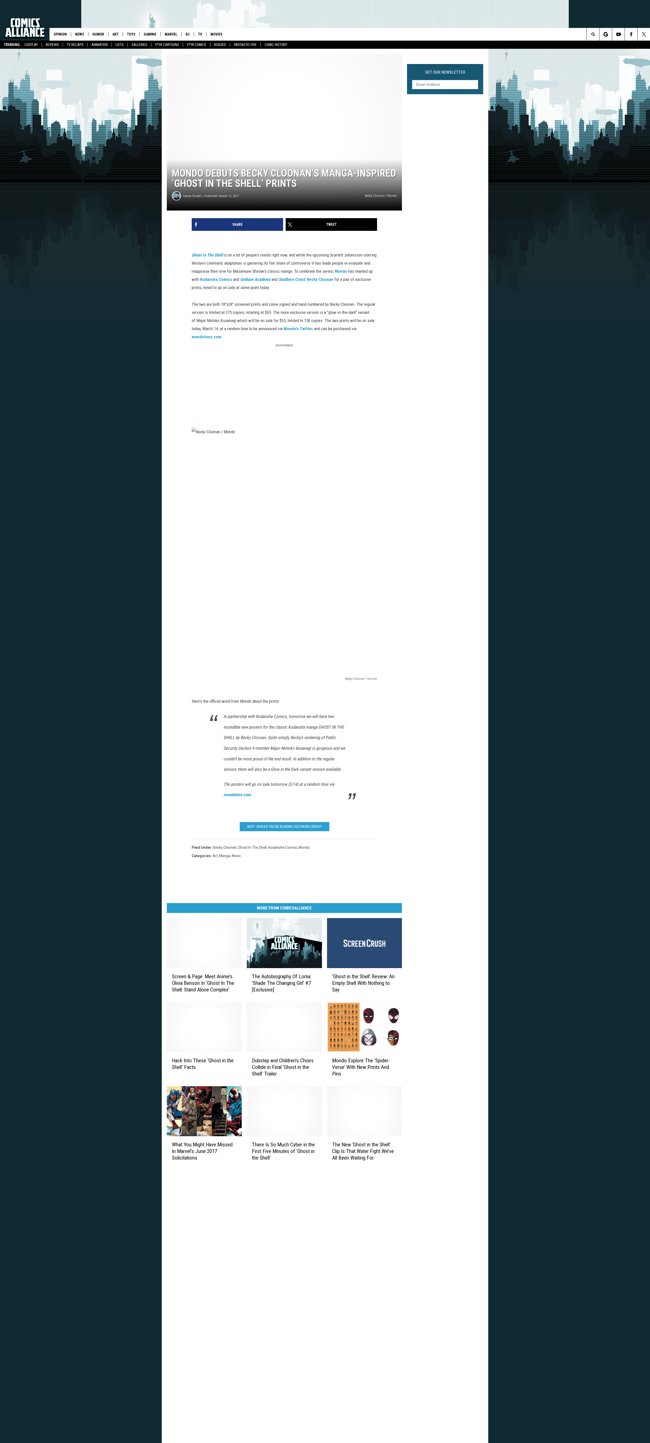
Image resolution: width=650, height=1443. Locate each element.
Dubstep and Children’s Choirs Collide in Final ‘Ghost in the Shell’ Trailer (283, 1067)
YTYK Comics (196, 45)
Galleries (139, 45)
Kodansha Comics (216, 279)
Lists (120, 45)
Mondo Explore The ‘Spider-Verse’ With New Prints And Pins (361, 1067)
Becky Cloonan (320, 279)
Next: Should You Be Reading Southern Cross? (284, 827)
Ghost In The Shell (207, 255)
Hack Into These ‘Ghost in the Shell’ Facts (203, 1063)
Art (115, 34)
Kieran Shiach (192, 196)
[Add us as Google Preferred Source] (605, 34)
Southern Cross (292, 279)
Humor (98, 34)
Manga (224, 856)
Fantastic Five (245, 45)
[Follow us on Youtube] (618, 34)
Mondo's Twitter (298, 328)
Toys (131, 34)
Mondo (341, 271)
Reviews (52, 45)
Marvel (171, 34)
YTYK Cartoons (167, 45)
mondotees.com (206, 336)
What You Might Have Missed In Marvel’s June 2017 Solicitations (202, 1151)
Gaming (150, 34)
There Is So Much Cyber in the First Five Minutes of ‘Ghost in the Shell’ (283, 1151)
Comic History (276, 45)
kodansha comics (282, 847)
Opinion (60, 34)
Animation (99, 45)
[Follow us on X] (644, 34)
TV (200, 34)
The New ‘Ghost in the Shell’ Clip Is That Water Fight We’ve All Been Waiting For (363, 1151)
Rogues (220, 45)
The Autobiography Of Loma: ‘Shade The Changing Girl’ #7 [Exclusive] (281, 983)
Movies (216, 34)
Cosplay (31, 45)
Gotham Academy (255, 279)
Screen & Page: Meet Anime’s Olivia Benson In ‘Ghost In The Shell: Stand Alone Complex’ (203, 983)
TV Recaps (75, 45)
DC (188, 34)
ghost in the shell (252, 847)
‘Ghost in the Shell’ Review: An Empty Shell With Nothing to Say (363, 983)
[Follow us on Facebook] (631, 34)
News (79, 34)
